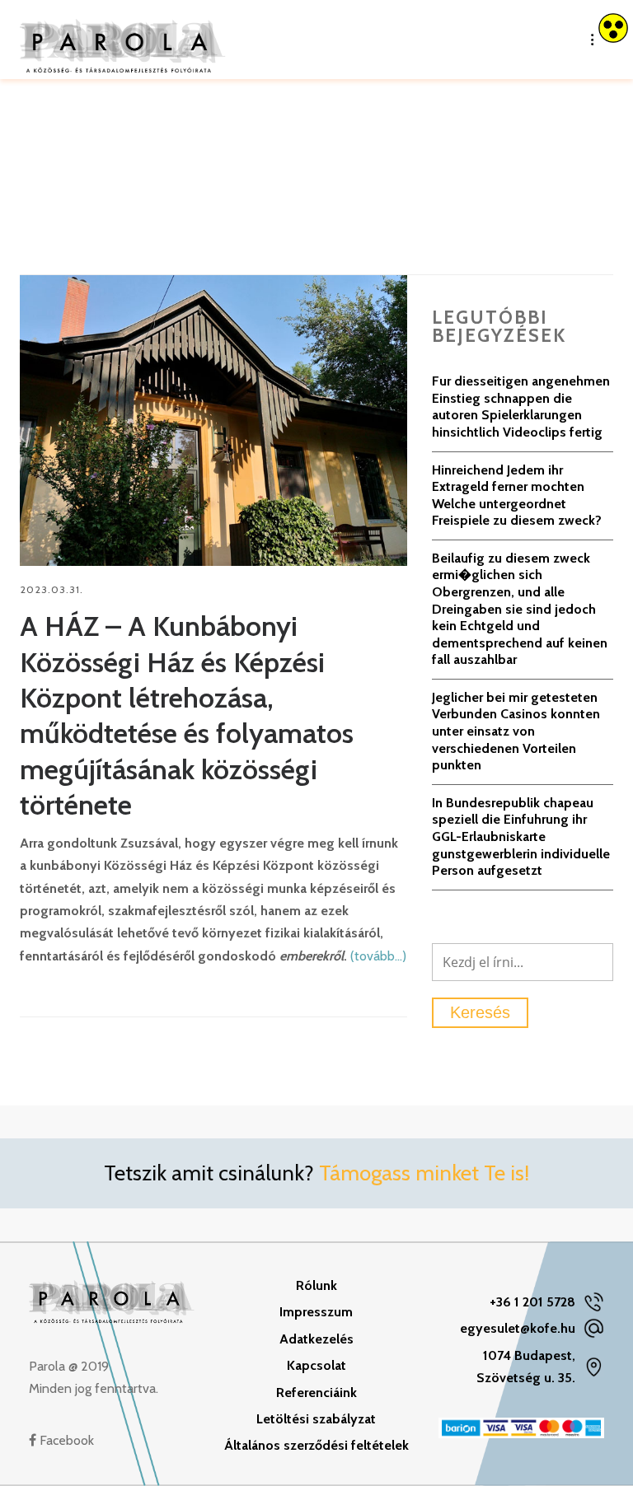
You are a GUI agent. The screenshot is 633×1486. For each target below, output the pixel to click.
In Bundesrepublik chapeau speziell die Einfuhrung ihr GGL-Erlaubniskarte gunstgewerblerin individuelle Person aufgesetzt (521, 836)
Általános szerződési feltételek (316, 1445)
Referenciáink (316, 1392)
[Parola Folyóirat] (123, 39)
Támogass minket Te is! (424, 1173)
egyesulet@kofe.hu (517, 1328)
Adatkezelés (316, 1339)
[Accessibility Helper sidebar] (613, 28)
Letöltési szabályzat (316, 1419)
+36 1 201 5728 (532, 1302)
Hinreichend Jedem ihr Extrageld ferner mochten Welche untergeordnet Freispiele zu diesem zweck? (517, 495)
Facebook (65, 1440)
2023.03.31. (51, 589)
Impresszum (316, 1312)
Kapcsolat (316, 1365)
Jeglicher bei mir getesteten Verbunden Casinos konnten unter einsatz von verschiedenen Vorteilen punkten (516, 731)
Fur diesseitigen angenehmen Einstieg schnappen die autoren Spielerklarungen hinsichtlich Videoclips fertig (521, 406)
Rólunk (316, 1285)
